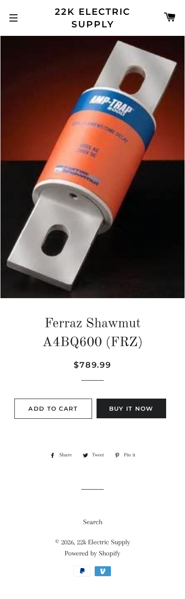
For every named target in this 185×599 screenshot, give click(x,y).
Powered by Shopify (92, 553)
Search (92, 522)
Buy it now (131, 408)
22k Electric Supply (92, 18)
